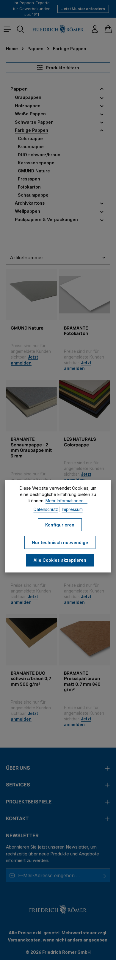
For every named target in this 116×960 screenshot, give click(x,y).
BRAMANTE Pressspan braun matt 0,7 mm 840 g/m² (82, 681)
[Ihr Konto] (95, 29)
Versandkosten (24, 939)
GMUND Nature (27, 327)
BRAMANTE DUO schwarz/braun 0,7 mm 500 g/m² (31, 678)
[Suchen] (20, 29)
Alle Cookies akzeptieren (60, 560)
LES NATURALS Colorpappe (80, 441)
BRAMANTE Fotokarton (76, 330)
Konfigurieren (59, 524)
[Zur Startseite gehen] (58, 29)
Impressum (72, 509)
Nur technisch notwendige (60, 542)
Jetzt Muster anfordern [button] (83, 8)
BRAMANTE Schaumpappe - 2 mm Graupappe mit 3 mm (31, 447)
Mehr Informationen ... (66, 500)
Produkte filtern (62, 67)
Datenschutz (46, 509)
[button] (101, 89)
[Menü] (7, 29)
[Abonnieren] (105, 875)
